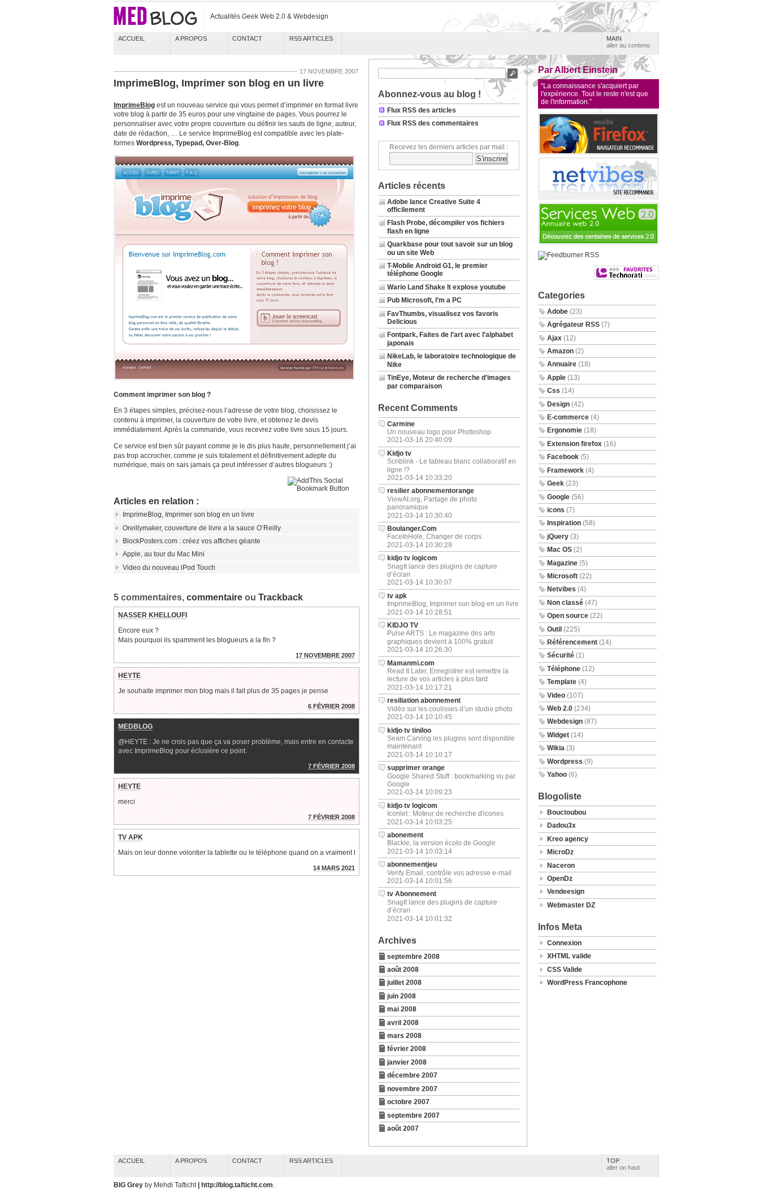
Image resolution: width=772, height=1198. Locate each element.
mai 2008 (402, 1009)
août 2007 (403, 1128)
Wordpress (565, 761)
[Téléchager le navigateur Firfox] (598, 153)
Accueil (131, 38)
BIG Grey (129, 1185)
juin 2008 (401, 996)
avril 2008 (403, 1023)
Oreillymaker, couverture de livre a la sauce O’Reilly (202, 528)
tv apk (130, 837)
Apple (556, 378)
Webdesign (565, 721)
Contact (247, 38)
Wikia (556, 748)
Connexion (564, 943)
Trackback (280, 597)
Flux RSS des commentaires (433, 123)
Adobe (557, 311)
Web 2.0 (560, 708)
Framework (565, 470)
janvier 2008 (407, 1062)
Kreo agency (567, 839)
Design (558, 404)
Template (561, 682)
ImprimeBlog (134, 105)
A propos (191, 38)
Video (556, 695)
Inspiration (564, 523)
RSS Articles (311, 38)
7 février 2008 (331, 766)
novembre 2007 (412, 1089)
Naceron (561, 866)
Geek (555, 483)
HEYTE (129, 676)
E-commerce (568, 417)
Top (623, 1164)
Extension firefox (574, 444)
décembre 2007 (412, 1075)
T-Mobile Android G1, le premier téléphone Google (437, 270)
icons (556, 510)
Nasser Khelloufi (152, 615)
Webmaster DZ (571, 905)
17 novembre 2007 (325, 655)
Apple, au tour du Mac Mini (164, 554)
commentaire (214, 597)
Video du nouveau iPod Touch (169, 568)
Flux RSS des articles (421, 110)
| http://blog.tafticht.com (235, 1185)
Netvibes (561, 589)
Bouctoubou (566, 812)
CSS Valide (564, 970)
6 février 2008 (331, 706)
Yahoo (557, 775)
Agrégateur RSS (573, 324)
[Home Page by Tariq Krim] (598, 197)
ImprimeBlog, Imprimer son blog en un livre (219, 83)
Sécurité (560, 655)
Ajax (554, 338)
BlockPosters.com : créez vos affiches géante (192, 541)
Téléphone (563, 669)
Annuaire (561, 364)
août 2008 (403, 970)
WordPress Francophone (587, 983)
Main (628, 42)
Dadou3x (561, 825)
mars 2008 (404, 1036)
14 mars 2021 (334, 867)
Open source (567, 616)
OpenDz (560, 879)
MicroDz (560, 852)
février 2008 (406, 1049)
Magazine (562, 563)
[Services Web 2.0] (598, 242)
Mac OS (559, 549)
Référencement (572, 642)
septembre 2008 (413, 957)
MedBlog (135, 726)
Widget (558, 735)
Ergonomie (564, 430)
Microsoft (562, 576)
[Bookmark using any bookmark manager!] (323, 488)
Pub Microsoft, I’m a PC (424, 300)
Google (558, 497)
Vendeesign (565, 892)
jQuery (558, 536)
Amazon (560, 351)
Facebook (563, 457)
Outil (554, 629)
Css (553, 391)
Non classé (565, 603)
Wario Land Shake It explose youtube (446, 287)
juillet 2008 (404, 983)
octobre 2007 (408, 1102)
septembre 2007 (413, 1115)
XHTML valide (569, 956)
